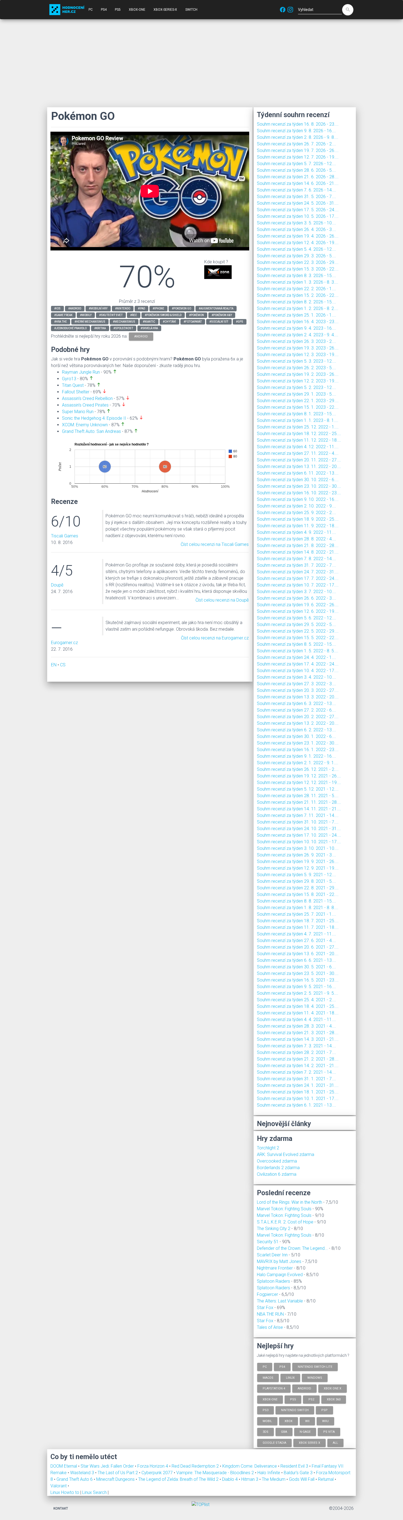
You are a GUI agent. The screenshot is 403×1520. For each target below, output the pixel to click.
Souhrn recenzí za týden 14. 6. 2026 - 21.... (298, 183)
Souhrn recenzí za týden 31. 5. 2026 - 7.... (296, 196)
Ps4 (282, 1367)
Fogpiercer (267, 1294)
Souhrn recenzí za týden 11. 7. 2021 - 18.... (298, 927)
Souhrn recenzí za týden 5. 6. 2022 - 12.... (296, 618)
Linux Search (94, 1492)
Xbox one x (332, 1388)
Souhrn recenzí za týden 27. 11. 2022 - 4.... (298, 453)
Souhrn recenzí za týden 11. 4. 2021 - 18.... (298, 1013)
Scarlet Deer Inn (272, 1254)
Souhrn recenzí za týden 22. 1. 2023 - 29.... (298, 400)
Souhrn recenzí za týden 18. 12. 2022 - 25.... (299, 433)
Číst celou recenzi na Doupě (222, 600)
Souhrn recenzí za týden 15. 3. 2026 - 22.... (298, 269)
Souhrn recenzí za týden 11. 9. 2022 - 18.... (298, 525)
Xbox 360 (333, 1399)
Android (304, 1388)
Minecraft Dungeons (116, 1479)
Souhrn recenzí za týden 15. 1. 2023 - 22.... (298, 407)
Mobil (267, 1421)
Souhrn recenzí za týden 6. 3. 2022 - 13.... (296, 703)
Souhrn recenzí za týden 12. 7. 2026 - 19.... (298, 157)
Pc (265, 1367)
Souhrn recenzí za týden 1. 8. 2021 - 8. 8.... (297, 907)
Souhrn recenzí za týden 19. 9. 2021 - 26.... (298, 861)
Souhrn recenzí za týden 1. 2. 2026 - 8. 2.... (297, 308)
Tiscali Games (64, 535)
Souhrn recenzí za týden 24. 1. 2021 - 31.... (298, 1085)
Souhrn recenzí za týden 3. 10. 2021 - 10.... (298, 848)
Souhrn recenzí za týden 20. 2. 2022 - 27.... (298, 716)
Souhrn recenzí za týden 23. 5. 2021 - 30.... (298, 973)
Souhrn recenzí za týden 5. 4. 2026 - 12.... (296, 249)
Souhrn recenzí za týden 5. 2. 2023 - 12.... (296, 387)
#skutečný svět (111, 315)
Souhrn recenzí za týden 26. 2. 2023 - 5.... (296, 367)
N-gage (305, 1432)
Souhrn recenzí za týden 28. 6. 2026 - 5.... (296, 170)
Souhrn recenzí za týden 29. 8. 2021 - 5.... (296, 881)
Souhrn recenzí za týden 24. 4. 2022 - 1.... (296, 657)
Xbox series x (309, 1442)
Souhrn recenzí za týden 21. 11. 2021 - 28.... (299, 802)
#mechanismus (124, 321)
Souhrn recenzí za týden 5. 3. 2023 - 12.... (296, 361)
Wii (307, 1421)
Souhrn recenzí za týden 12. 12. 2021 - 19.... (299, 782)
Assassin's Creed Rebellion (87, 398)
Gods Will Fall (302, 1479)
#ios (57, 308)
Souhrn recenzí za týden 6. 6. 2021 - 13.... (296, 960)
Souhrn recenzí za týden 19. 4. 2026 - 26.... (298, 236)
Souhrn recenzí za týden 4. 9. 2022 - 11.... (296, 532)
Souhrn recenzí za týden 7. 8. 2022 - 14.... (296, 558)
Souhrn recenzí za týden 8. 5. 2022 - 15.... (296, 644)
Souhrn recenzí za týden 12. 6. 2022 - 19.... (298, 611)
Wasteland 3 (82, 1472)
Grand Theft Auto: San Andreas (91, 431)
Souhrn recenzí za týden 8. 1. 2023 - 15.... (296, 413)
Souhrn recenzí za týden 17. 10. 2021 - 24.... (299, 835)
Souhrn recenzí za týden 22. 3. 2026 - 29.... (298, 262)
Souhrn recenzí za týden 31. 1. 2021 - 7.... (296, 1078)
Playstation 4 (274, 1388)
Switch (191, 10)
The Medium (274, 1479)
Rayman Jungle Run (81, 372)
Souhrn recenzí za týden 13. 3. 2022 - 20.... (298, 697)
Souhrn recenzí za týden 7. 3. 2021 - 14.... (296, 1045)
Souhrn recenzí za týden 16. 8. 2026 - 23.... (298, 124)
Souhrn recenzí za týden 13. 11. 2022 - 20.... (299, 466)
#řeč (133, 315)
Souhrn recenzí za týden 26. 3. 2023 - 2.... (296, 341)
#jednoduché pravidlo (70, 328)
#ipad (141, 308)
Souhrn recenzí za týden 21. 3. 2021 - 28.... (298, 1032)
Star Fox (265, 1307)
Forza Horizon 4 (153, 1466)
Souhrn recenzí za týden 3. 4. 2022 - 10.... (296, 677)
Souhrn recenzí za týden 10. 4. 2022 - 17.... (298, 670)
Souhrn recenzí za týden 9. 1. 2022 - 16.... (296, 756)
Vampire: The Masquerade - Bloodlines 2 (215, 1472)
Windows (314, 1377)
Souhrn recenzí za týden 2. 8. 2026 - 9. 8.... (297, 137)
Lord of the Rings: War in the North (289, 1202)
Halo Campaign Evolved (280, 1274)
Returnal (326, 1479)
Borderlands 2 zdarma (278, 1167)
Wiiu (325, 1421)
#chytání (169, 321)
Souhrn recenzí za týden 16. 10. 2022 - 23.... (299, 492)
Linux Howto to (64, 1492)
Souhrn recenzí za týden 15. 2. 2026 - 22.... (298, 295)
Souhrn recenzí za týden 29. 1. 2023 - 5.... (296, 394)
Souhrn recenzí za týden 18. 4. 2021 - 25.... (298, 1006)
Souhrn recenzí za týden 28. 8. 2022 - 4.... (296, 539)
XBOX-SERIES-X (165, 10)
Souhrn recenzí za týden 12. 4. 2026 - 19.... (298, 242)
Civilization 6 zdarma (276, 1174)
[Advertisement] (201, 63)
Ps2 (311, 1399)
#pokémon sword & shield (163, 315)
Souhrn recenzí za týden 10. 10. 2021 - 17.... (299, 841)
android (141, 336)
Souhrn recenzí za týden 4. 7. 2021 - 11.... (296, 934)
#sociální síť (218, 321)
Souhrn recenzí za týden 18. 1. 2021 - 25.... (298, 1092)
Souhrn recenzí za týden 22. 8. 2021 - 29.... (298, 887)
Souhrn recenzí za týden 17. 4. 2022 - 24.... (298, 664)
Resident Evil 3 (294, 1466)
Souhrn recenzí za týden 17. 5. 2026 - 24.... (298, 209)
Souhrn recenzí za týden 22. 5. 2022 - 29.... (298, 631)
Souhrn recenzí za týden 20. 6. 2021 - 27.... (298, 947)
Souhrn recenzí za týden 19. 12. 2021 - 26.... (299, 776)
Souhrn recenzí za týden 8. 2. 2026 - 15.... (296, 301)
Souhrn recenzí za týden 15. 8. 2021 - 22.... (298, 894)
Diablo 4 (230, 1479)
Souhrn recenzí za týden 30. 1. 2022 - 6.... (296, 736)
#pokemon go (181, 308)
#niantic (149, 321)
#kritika (100, 328)
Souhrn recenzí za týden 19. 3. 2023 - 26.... (298, 348)
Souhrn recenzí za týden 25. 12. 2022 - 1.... (298, 427)
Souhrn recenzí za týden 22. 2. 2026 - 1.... (296, 288)
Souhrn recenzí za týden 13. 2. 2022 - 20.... (298, 723)
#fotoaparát (193, 321)
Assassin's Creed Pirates (85, 405)
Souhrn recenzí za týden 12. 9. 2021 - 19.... (298, 868)
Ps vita (329, 1432)
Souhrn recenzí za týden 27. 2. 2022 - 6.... (296, 710)
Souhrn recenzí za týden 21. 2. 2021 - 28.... (298, 1059)
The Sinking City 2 (273, 1228)
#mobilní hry (98, 308)
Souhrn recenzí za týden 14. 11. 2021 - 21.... (299, 808)
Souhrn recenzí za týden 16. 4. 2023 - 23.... (298, 321)
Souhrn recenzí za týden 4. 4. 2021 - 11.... (296, 1019)
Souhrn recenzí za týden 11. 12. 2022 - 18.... (299, 440)
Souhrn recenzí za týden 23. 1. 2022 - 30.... (298, 743)
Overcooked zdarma (277, 1161)
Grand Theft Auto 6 (75, 1479)
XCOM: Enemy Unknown (85, 424)
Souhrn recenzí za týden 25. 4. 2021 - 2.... (296, 999)
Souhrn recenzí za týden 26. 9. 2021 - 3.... (296, 855)
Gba (284, 1432)
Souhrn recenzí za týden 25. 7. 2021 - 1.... (296, 914)
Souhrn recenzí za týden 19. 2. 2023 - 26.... (298, 374)
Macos (268, 1377)
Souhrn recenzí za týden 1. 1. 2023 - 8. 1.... (297, 420)
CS (63, 664)
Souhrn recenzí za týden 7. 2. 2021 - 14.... (296, 1072)
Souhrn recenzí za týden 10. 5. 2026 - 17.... (298, 216)
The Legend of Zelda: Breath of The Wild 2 (179, 1479)
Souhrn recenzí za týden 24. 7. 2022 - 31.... (298, 571)
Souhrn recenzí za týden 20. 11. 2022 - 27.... (299, 460)
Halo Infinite (269, 1472)
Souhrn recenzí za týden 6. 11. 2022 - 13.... (298, 473)
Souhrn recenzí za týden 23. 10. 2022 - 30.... (299, 486)
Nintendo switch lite (315, 1367)
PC (91, 10)
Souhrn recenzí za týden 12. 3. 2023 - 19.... (298, 354)
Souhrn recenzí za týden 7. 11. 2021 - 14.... (298, 815)
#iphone (158, 308)
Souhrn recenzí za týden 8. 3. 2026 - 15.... (296, 275)
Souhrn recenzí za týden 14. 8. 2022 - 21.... (298, 552)
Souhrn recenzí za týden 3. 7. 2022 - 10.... (296, 591)
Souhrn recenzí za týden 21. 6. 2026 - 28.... (298, 176)
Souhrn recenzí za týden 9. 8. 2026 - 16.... (296, 130)
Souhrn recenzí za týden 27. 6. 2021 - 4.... (296, 940)
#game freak (63, 315)
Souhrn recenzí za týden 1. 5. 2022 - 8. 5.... (297, 650)
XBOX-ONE (137, 10)
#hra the (60, 321)
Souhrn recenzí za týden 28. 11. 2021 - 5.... (298, 795)
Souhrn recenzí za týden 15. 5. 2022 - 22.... (298, 637)
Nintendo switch (295, 1410)
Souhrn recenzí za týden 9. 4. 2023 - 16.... (296, 328)
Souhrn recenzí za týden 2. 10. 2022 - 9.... (296, 506)
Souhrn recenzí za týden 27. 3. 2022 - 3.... (296, 683)
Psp (324, 1410)
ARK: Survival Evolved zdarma (285, 1154)
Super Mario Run (77, 411)
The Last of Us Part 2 (118, 1472)
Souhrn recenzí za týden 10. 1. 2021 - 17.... (298, 1098)
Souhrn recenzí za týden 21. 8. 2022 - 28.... (298, 545)
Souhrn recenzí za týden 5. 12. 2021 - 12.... (298, 789)
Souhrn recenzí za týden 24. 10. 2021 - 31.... (299, 828)
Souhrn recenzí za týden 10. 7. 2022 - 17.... (298, 585)
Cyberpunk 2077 (157, 1472)
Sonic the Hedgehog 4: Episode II (94, 418)
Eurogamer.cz (64, 642)
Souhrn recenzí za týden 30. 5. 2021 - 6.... (296, 966)
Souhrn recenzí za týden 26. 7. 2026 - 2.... (296, 143)
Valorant (59, 1485)
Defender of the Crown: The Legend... (292, 1248)
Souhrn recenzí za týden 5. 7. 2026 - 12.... (296, 163)
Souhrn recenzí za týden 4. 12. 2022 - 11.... (298, 446)
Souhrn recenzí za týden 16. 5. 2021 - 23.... (298, 980)
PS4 (104, 10)
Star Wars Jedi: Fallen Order (108, 1466)
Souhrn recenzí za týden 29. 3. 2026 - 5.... (296, 255)
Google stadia (274, 1442)
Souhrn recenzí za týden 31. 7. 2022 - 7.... (296, 565)
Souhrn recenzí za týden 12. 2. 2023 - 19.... (298, 380)
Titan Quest (73, 385)
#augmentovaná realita (216, 308)
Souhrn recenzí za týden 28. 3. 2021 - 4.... (296, 1026)
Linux (290, 1377)
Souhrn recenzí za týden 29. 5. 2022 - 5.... (296, 624)
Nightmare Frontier (275, 1268)
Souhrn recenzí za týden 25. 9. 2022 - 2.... (296, 512)
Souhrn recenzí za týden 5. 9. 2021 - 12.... (296, 874)
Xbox (289, 1421)
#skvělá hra (149, 328)
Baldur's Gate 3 (299, 1472)
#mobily (86, 315)
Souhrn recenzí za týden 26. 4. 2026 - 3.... (296, 229)
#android (74, 308)
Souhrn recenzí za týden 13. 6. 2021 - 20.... (298, 953)
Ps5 (293, 1399)
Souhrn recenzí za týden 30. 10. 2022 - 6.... (298, 479)
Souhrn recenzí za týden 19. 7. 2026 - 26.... (298, 150)
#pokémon (196, 315)
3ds (265, 1432)
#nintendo (122, 308)
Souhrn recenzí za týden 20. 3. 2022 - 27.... (298, 690)
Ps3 (265, 1410)
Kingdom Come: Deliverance (250, 1466)
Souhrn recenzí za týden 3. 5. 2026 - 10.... (296, 222)
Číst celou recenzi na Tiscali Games (215, 544)
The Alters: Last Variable (280, 1301)
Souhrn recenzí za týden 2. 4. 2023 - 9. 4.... (297, 334)
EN (53, 664)
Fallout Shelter (75, 391)
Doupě (57, 585)
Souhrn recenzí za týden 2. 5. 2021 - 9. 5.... (297, 993)
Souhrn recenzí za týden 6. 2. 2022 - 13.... (296, 729)
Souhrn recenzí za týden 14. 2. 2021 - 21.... (298, 1065)
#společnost (123, 328)
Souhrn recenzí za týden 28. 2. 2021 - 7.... (296, 1052)
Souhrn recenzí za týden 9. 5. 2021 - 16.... (296, 986)
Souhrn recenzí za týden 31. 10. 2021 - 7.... (298, 822)
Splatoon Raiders (273, 1281)
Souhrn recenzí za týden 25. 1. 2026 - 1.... (296, 315)
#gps (239, 321)
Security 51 (268, 1241)
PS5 (118, 10)
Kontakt (60, 1508)
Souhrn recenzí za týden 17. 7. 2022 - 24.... (298, 578)
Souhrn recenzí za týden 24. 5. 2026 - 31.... (298, 203)
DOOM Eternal (64, 1466)
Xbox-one (270, 1399)
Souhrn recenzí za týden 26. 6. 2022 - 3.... (296, 598)
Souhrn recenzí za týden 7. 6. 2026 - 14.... (296, 190)
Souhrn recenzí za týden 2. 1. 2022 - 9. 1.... (297, 762)
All (335, 1442)
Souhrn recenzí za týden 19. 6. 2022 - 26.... (298, 604)
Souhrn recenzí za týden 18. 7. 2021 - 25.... (298, 920)
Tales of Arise (270, 1327)
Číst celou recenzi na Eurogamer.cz (215, 638)
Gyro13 (69, 378)
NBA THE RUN (270, 1314)
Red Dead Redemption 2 (196, 1466)
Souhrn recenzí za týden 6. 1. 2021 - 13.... (296, 1105)
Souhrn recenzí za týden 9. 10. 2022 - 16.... (298, 499)
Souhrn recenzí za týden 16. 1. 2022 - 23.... (298, 749)
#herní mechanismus (90, 321)
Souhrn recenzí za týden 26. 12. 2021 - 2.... (298, 769)
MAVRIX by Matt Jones (279, 1261)
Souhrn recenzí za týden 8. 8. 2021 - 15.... (296, 901)
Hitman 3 (250, 1479)
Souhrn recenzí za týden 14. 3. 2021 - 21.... (298, 1039)
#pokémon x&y (222, 315)
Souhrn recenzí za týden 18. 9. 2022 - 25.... (298, 519)
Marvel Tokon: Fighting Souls (284, 1208)
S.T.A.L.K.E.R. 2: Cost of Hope (285, 1222)
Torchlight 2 (268, 1147)
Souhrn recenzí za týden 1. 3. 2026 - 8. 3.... (297, 282)
